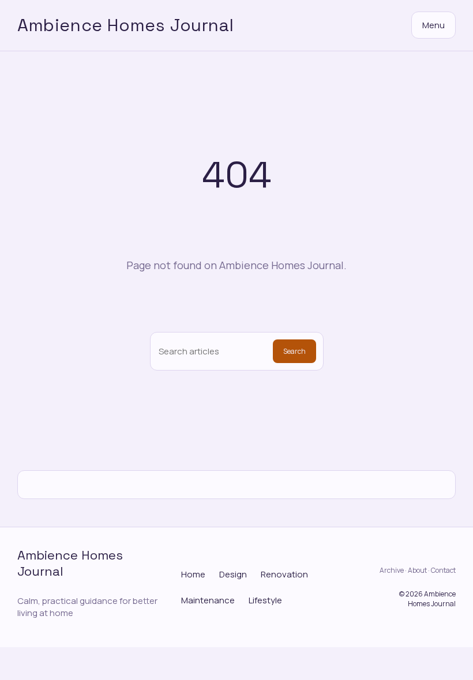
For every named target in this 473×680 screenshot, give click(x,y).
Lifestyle (265, 600)
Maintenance (208, 600)
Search (294, 351)
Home (193, 574)
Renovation (284, 574)
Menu (433, 25)
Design (233, 574)
